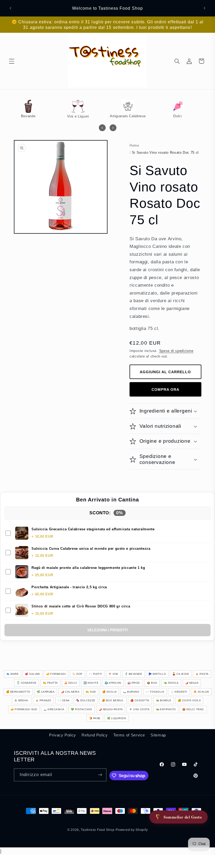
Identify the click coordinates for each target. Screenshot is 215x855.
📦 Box (152, 682)
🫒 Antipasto (166, 709)
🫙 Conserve (27, 682)
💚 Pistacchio (81, 709)
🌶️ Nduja (192, 682)
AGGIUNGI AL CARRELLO (165, 372)
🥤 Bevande (133, 673)
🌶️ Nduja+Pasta (111, 709)
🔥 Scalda (201, 691)
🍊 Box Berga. (113, 700)
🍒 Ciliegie (180, 673)
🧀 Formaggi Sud (23, 709)
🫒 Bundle (163, 700)
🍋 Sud (91, 691)
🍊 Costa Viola (189, 700)
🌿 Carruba (46, 691)
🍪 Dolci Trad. (193, 709)
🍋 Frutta (50, 682)
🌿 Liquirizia (116, 718)
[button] (12, 61)
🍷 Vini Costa (139, 709)
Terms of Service (129, 735)
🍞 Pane (95, 718)
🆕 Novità (90, 682)
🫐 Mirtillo (157, 673)
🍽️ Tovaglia (155, 691)
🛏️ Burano (131, 691)
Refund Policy (95, 735)
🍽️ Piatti (95, 673)
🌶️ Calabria (70, 691)
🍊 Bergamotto (18, 691)
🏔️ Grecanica (53, 709)
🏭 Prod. (134, 682)
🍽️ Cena (64, 700)
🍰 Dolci (70, 682)
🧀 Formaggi (56, 673)
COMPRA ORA (165, 389)
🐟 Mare (12, 673)
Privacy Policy (62, 735)
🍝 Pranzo (43, 700)
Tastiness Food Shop (97, 829)
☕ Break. (21, 700)
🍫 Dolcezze (85, 700)
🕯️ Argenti (178, 691)
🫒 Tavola (171, 682)
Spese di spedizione (176, 351)
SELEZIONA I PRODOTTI (107, 630)
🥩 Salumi (32, 673)
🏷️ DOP (77, 673)
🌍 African (113, 682)
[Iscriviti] (100, 774)
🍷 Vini (113, 673)
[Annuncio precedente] (10, 8)
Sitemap (158, 735)
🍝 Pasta (202, 673)
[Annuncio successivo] (204, 8)
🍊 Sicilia (109, 691)
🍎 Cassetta (139, 700)
